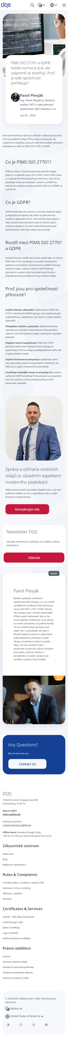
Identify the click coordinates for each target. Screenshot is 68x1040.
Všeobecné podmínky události (18, 972)
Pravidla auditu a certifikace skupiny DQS (23, 882)
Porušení (7, 898)
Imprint (6, 956)
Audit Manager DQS (13, 922)
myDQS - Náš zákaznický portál (18, 916)
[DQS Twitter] (8, 1024)
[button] (42, 5)
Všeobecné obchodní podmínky (18, 967)
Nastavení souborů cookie (16, 978)
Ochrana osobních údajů (15, 961)
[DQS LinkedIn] (33, 1024)
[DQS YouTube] (46, 1024)
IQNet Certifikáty (11, 927)
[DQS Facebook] (21, 1024)
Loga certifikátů (10, 932)
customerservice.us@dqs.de (17, 825)
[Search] (32, 5)
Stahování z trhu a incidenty (16, 888)
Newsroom (8, 853)
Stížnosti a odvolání (12, 893)
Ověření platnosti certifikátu (17, 938)
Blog (5, 859)
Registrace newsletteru (14, 864)
